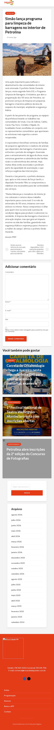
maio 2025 (15, 595)
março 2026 (16, 541)
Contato (7, 711)
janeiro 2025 (16, 617)
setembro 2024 (17, 622)
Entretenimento (14, 402)
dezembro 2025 (18, 558)
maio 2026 (15, 531)
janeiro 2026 (16, 552)
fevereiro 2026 (17, 547)
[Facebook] (24, 678)
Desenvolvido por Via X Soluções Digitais (27, 724)
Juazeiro (11, 360)
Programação (10, 695)
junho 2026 (16, 525)
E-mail (8, 310)
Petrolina (10, 13)
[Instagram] (29, 678)
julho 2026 (15, 520)
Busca (27, 493)
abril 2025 (15, 601)
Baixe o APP (9, 706)
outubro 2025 (17, 568)
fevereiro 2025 (17, 611)
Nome (8, 302)
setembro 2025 (17, 574)
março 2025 (16, 606)
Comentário (9, 272)
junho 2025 (16, 590)
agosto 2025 (16, 579)
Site (6, 319)
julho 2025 (15, 584)
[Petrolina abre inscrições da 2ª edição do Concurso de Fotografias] (27, 458)
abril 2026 (15, 536)
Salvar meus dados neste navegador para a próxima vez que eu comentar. (26, 330)
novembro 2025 (18, 563)
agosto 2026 (16, 515)
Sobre (6, 690)
